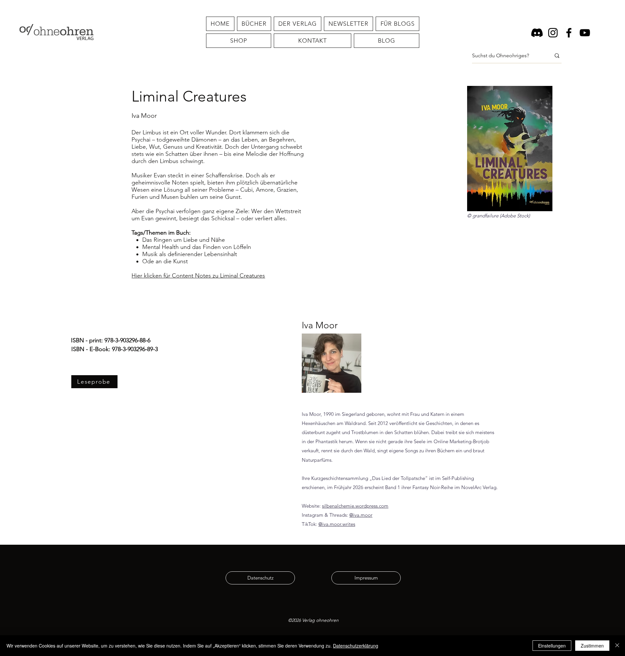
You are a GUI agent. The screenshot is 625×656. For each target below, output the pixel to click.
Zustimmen (592, 645)
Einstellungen (552, 645)
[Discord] (537, 32)
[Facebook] (568, 32)
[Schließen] (617, 645)
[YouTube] (584, 32)
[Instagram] (553, 32)
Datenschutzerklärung (355, 645)
